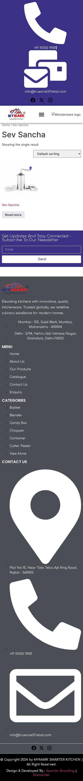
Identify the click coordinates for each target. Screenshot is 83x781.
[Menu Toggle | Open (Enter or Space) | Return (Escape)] (41, 114)
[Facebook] (32, 100)
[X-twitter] (41, 100)
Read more (13, 215)
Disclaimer (41, 775)
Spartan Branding (60, 771)
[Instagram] (50, 100)
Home (6, 125)
